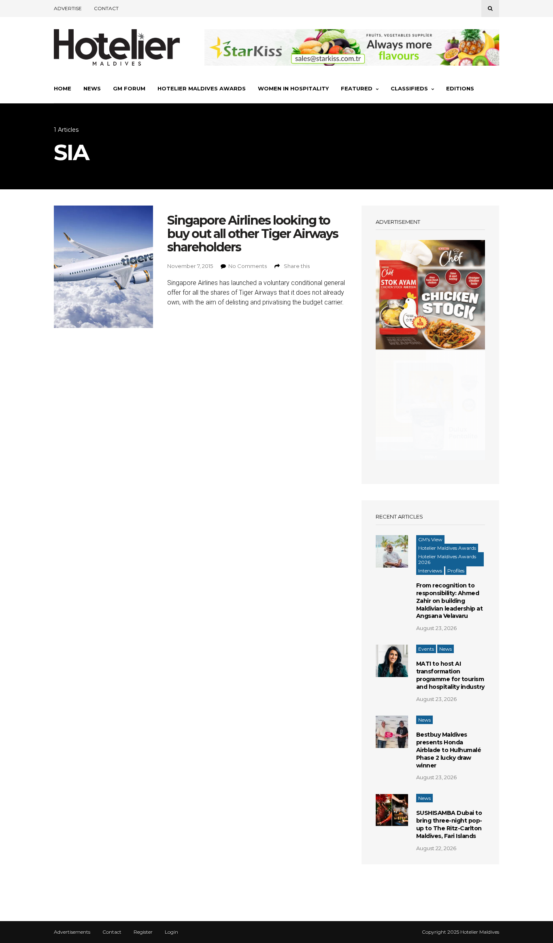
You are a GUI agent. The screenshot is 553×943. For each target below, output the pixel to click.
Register (143, 932)
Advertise (68, 8)
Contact (106, 8)
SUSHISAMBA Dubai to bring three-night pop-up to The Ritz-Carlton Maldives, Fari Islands (449, 824)
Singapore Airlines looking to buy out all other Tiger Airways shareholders (252, 234)
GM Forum (129, 88)
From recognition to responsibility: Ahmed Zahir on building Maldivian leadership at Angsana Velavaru (449, 601)
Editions (460, 88)
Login (171, 932)
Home (62, 88)
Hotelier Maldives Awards (201, 88)
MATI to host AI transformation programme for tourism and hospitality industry (450, 675)
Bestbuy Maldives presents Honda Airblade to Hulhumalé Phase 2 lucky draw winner (448, 750)
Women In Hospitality (293, 88)
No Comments (247, 266)
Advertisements (72, 932)
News (92, 88)
